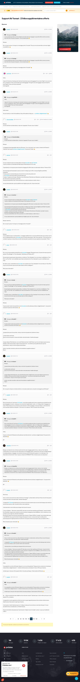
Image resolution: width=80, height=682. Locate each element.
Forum (36, 2)
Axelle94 (8, 394)
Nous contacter (53, 653)
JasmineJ (8, 155)
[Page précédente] (13, 619)
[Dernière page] (44, 619)
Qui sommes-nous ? (40, 655)
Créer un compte (66, 2)
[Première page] (10, 619)
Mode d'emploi (25, 655)
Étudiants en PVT (39, 664)
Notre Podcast (53, 661)
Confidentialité (39, 653)
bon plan (27, 162)
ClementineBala (9, 119)
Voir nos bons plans (64, 49)
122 (23, 618)
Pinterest (8, 658)
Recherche (40, 2)
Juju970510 (8, 73)
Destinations (19, 2)
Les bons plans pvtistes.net (36, 6)
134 (36, 618)
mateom (8, 313)
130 (26, 618)
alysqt (7, 245)
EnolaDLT (8, 29)
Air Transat (34, 162)
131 (28, 618)
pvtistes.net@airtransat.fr (41, 113)
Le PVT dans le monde (54, 655)
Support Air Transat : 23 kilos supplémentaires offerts (25, 18)
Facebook (8, 653)
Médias (37, 658)
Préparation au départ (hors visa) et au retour (21, 6)
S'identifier (72, 2)
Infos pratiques (25, 2)
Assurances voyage (49, 2)
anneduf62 (8, 229)
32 (18, 618)
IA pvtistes (52, 664)
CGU (23, 653)
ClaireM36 (8, 445)
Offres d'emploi (32, 2)
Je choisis (14, 675)
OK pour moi (23, 675)
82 (20, 618)
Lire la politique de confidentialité (8, 671)
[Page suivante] (41, 619)
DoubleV (8, 490)
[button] (2, 679)
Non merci (6, 675)
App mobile (38, 661)
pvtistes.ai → (72, 10)
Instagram (8, 655)
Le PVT (14, 2)
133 (34, 618)
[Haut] (76, 678)
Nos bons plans (57, 2)
